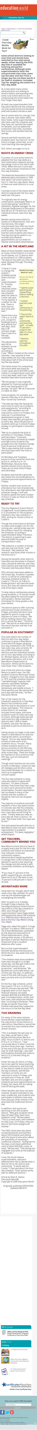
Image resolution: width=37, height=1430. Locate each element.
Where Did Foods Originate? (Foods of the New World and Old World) (19, 1361)
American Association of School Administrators (18, 176)
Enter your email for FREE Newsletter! (18, 1401)
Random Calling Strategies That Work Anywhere (13, 1422)
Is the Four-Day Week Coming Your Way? (17, 920)
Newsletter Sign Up (16, 18)
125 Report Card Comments (19, 1349)
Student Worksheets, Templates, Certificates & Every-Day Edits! (18, 1333)
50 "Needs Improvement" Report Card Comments (18, 1370)
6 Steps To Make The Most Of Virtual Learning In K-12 (14, 1424)
